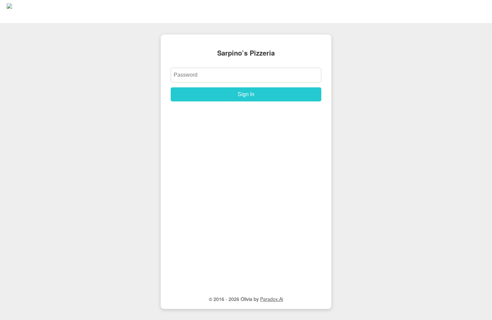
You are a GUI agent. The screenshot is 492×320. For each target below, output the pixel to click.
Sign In (246, 94)
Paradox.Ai (271, 299)
